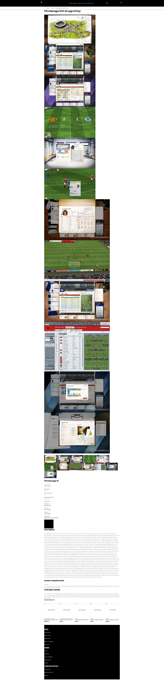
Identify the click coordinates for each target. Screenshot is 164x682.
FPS (66, 618)
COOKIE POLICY (47, 632)
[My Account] (115, 3)
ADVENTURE (46, 654)
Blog (93, 3)
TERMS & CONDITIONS (48, 641)
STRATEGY (46, 663)
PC (51, 618)
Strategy (79, 3)
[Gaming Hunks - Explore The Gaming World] (44, 3)
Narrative (69, 618)
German (53, 517)
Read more (56, 605)
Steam (53, 618)
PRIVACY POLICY (47, 635)
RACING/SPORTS (47, 660)
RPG (85, 3)
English (45, 517)
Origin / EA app (47, 513)
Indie (83, 3)
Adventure (75, 3)
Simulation (89, 3)
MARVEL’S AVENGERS (48, 657)
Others (76, 618)
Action (70, 3)
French (49, 517)
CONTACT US (47, 644)
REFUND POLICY (47, 638)
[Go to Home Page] (44, 8)
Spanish (56, 517)
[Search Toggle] (111, 3)
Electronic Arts (47, 505)
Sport (45, 509)
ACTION (45, 651)
